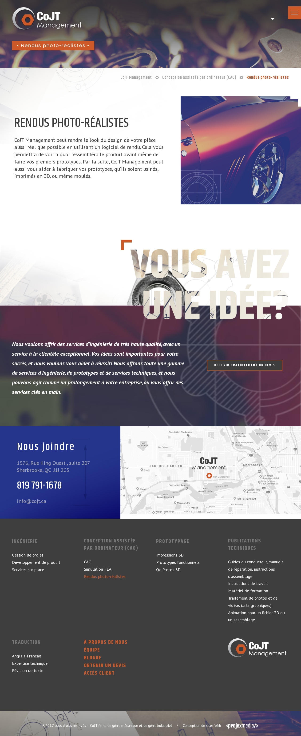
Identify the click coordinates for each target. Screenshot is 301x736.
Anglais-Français (27, 656)
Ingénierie (24, 541)
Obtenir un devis (105, 665)
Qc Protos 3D (168, 569)
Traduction (26, 642)
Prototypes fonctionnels (178, 562)
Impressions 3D (170, 555)
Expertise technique (30, 663)
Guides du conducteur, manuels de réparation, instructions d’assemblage (256, 569)
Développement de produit (36, 562)
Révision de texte (27, 670)
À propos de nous (106, 642)
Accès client (99, 673)
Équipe (92, 650)
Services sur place (28, 569)
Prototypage (172, 541)
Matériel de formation (248, 590)
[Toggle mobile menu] (272, 19)
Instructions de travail (248, 583)
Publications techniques (244, 544)
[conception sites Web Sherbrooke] (242, 725)
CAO (87, 562)
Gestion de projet (27, 555)
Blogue (92, 658)
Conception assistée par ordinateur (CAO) (111, 544)
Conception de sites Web (202, 725)
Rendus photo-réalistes (105, 576)
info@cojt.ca (31, 501)
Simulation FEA (97, 569)
